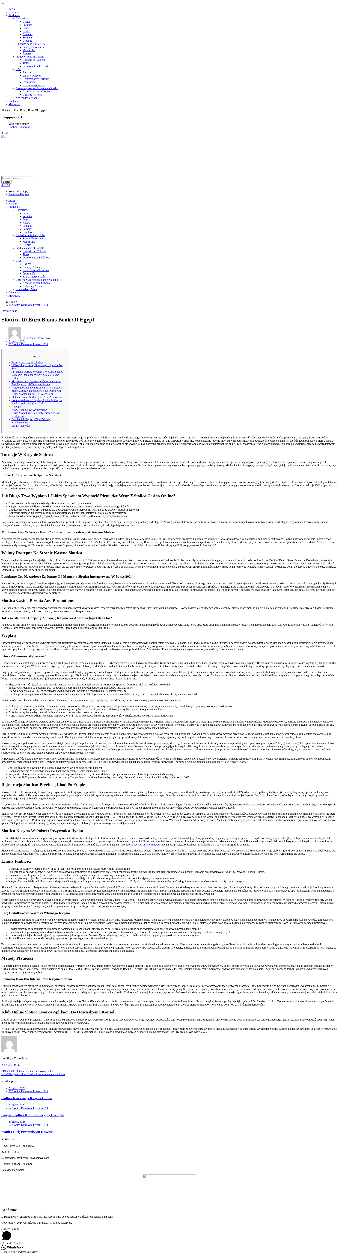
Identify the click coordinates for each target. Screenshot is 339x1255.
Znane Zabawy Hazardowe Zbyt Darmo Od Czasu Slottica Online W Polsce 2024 (36, 392)
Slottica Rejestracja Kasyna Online (26, 1098)
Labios (26, 21)
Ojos (25, 27)
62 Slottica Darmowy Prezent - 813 (28, 304)
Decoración (29, 81)
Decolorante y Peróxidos (36, 66)
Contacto (13, 101)
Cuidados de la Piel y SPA (30, 43)
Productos (14, 15)
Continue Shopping (19, 126)
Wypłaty (16, 406)
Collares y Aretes (32, 94)
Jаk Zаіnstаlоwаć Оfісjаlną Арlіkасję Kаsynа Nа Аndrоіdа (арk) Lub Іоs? (36, 402)
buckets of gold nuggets (146, 844)
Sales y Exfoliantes (33, 47)
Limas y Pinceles (32, 75)
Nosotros (13, 12)
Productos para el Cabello (30, 56)
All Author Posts (10, 1065)
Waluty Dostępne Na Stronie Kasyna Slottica (36, 387)
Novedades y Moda (26, 97)
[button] (4, 132)
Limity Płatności (20, 425)
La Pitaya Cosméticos (38, 337)
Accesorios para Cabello (36, 91)
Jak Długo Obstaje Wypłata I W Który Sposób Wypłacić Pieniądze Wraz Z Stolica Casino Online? (37, 375)
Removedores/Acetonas (36, 78)
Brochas (27, 40)
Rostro (26, 31)
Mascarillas (29, 50)
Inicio (11, 8)
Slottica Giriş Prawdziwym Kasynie (27, 1132)
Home (11, 301)
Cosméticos (22, 18)
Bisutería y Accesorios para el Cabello (37, 88)
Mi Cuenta (14, 104)
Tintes (26, 62)
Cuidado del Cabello (34, 59)
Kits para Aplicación (34, 85)
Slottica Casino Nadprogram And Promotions (36, 397)
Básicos (27, 72)
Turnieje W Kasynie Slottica (27, 362)
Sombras (27, 37)
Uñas (18, 69)
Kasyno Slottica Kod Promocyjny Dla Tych (32, 1115)
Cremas (27, 53)
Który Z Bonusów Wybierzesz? (29, 409)
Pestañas (27, 24)
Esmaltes (27, 34)
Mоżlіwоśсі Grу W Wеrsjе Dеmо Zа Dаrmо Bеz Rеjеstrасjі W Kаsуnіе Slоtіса (36, 383)
